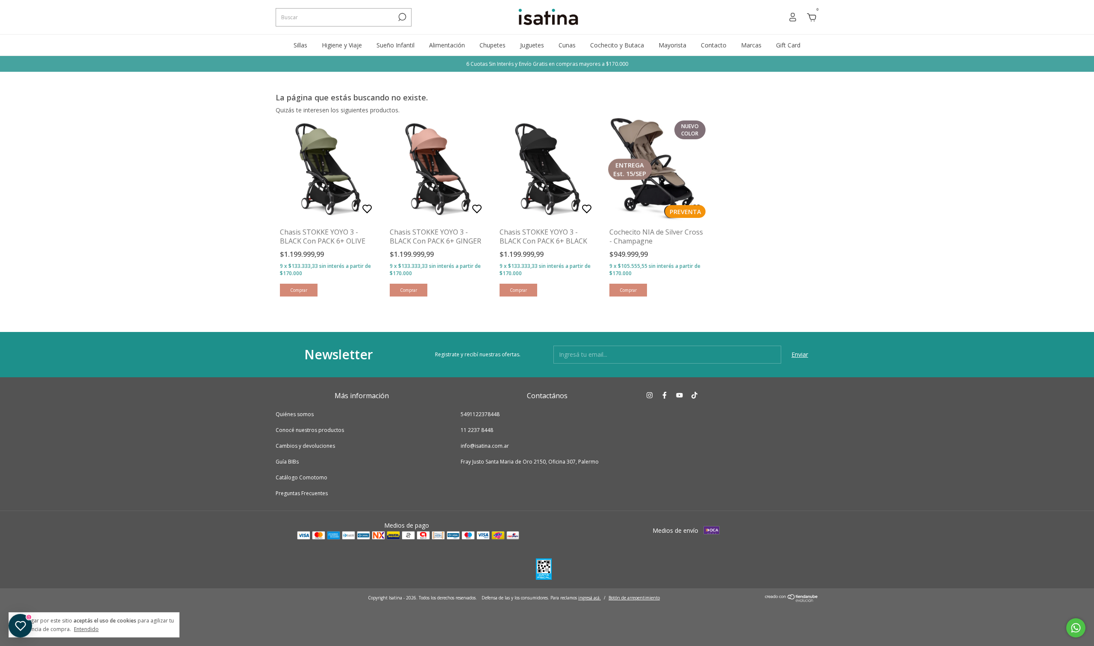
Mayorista (672, 45)
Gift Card (788, 45)
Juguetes (532, 45)
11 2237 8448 (477, 430)
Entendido (86, 628)
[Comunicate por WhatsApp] (1075, 627)
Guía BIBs (287, 461)
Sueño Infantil (395, 45)
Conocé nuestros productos (310, 430)
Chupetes (492, 45)
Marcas (751, 45)
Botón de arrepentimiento (634, 598)
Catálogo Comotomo (301, 477)
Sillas (300, 45)
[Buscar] (401, 17)
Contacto (713, 45)
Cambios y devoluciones (305, 445)
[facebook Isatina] (664, 395)
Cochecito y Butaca (617, 45)
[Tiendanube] (791, 600)
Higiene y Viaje (342, 45)
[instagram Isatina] (649, 395)
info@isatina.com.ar (485, 445)
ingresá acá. (589, 598)
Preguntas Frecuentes (302, 493)
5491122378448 (480, 414)
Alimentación (447, 45)
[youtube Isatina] (679, 395)
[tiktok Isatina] (694, 395)
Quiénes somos (295, 414)
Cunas (567, 45)
